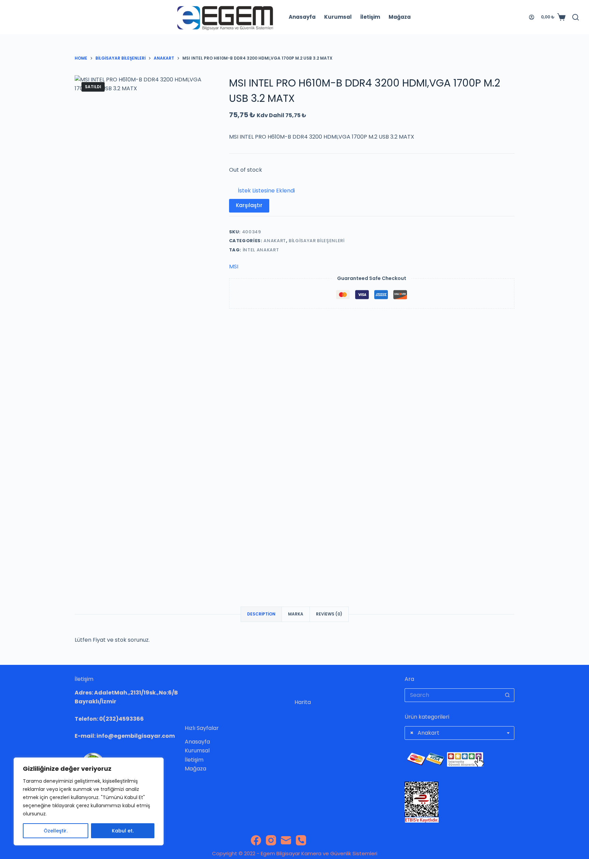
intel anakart (261, 250)
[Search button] (507, 695)
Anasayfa (302, 16)
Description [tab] (261, 614)
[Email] (286, 840)
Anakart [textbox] (424, 733)
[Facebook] (256, 840)
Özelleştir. (55, 830)
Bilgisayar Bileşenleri (316, 240)
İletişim (370, 16)
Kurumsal (338, 16)
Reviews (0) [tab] (329, 614)
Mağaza (400, 16)
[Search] (575, 17)
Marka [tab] (295, 614)
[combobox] (460, 733)
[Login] (531, 17)
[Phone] (301, 840)
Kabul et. (123, 830)
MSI (233, 266)
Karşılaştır (249, 205)
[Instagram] (271, 840)
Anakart (274, 240)
